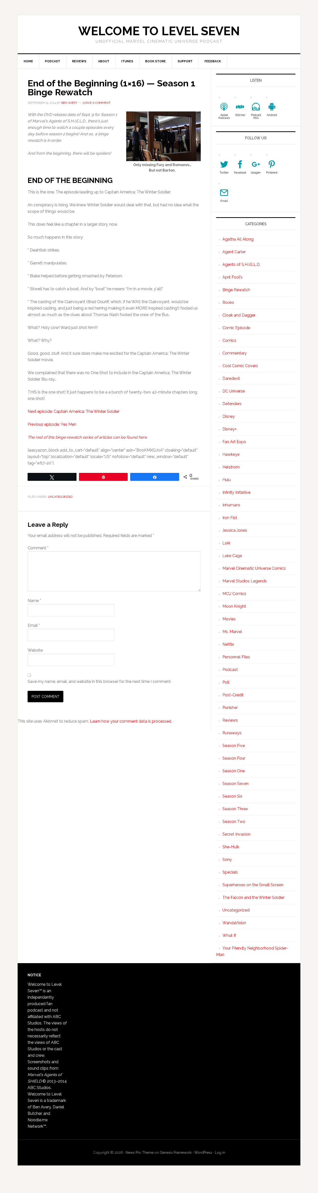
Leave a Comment (96, 103)
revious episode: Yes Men (53, 424)
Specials (230, 872)
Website (35, 650)
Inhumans (231, 505)
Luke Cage (232, 555)
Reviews (230, 720)
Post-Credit (232, 695)
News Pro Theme (140, 1153)
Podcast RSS (256, 116)
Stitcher (240, 115)
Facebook (240, 172)
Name (34, 600)
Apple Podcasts (224, 116)
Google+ (256, 172)
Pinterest (272, 172)
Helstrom (230, 467)
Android (272, 115)
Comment (38, 548)
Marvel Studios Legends (244, 581)
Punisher (230, 707)
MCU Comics (234, 593)
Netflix (228, 644)
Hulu (226, 479)
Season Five (233, 745)
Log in (220, 1153)
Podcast (230, 669)
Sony (227, 859)
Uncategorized (60, 496)
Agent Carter (234, 251)
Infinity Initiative (236, 492)
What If (229, 935)
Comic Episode (236, 327)
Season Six (232, 796)
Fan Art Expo (234, 441)
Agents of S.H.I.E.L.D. (241, 264)
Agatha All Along (237, 239)
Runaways (231, 733)
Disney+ (229, 429)
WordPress (203, 1153)
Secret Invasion (236, 834)
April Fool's (232, 277)
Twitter (224, 172)
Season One (233, 771)
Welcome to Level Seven (159, 31)
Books (228, 302)
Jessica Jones (234, 530)
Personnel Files (236, 657)
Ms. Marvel (232, 631)
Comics (229, 340)
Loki (226, 543)
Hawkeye (230, 454)
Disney (228, 416)
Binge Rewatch (236, 289)
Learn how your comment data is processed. (131, 721)
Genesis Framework (176, 1153)
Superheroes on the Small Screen (252, 884)
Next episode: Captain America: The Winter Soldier (73, 411)
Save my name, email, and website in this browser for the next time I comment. (99, 681)
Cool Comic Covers (240, 365)
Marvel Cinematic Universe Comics (254, 568)
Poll (225, 682)
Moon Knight (234, 606)
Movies (229, 619)
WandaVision (234, 922)
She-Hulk (230, 846)
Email (34, 625)
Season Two (233, 821)
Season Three (235, 809)
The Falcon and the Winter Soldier (253, 897)
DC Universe (233, 391)
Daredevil (231, 378)
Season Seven (235, 783)
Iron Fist (229, 517)
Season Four (233, 758)
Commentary (234, 353)
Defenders (231, 403)
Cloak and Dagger (238, 315)
